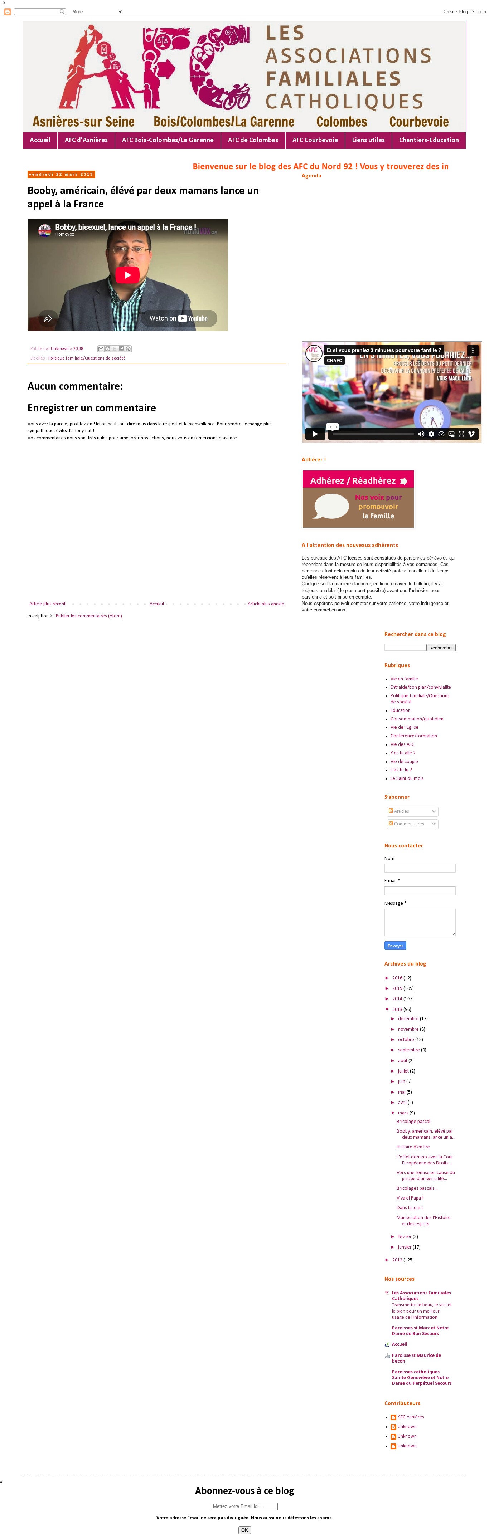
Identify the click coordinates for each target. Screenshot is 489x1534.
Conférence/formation (414, 736)
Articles (401, 811)
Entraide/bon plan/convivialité (421, 687)
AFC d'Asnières (86, 140)
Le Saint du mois (407, 778)
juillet (404, 1071)
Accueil (40, 140)
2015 (397, 988)
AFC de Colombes (253, 140)
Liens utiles (368, 140)
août (403, 1061)
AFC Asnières (411, 1417)
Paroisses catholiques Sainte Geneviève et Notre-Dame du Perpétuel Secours (422, 1377)
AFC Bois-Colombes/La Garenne (168, 140)
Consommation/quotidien (417, 719)
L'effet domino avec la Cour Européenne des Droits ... (425, 1160)
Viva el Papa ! (410, 1198)
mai (402, 1092)
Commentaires (408, 824)
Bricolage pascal (413, 1121)
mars (404, 1113)
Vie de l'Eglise (404, 727)
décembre (409, 1019)
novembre (409, 1029)
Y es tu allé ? (403, 753)
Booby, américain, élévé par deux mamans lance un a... (426, 1134)
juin (402, 1081)
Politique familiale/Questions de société (87, 358)
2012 (397, 1260)
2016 (397, 978)
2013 (397, 1009)
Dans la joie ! (410, 1208)
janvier (405, 1247)
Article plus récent (47, 604)
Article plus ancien (266, 604)
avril (403, 1102)
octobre (406, 1039)
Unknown (407, 1427)
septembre (409, 1050)
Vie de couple (404, 761)
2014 (397, 999)
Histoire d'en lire (413, 1147)
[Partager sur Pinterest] (128, 348)
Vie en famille (404, 679)
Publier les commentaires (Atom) (89, 616)
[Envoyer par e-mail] (101, 348)
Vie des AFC (403, 744)
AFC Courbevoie (315, 140)
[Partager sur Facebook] (121, 348)
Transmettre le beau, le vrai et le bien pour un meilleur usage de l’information (422, 1311)
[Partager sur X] (114, 348)
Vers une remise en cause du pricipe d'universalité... (426, 1176)
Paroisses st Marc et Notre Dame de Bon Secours (420, 1331)
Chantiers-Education (429, 140)
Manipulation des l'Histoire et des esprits (424, 1221)
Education (401, 710)
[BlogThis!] (107, 348)
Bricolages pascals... (417, 1188)
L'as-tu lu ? (401, 770)
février (405, 1237)
